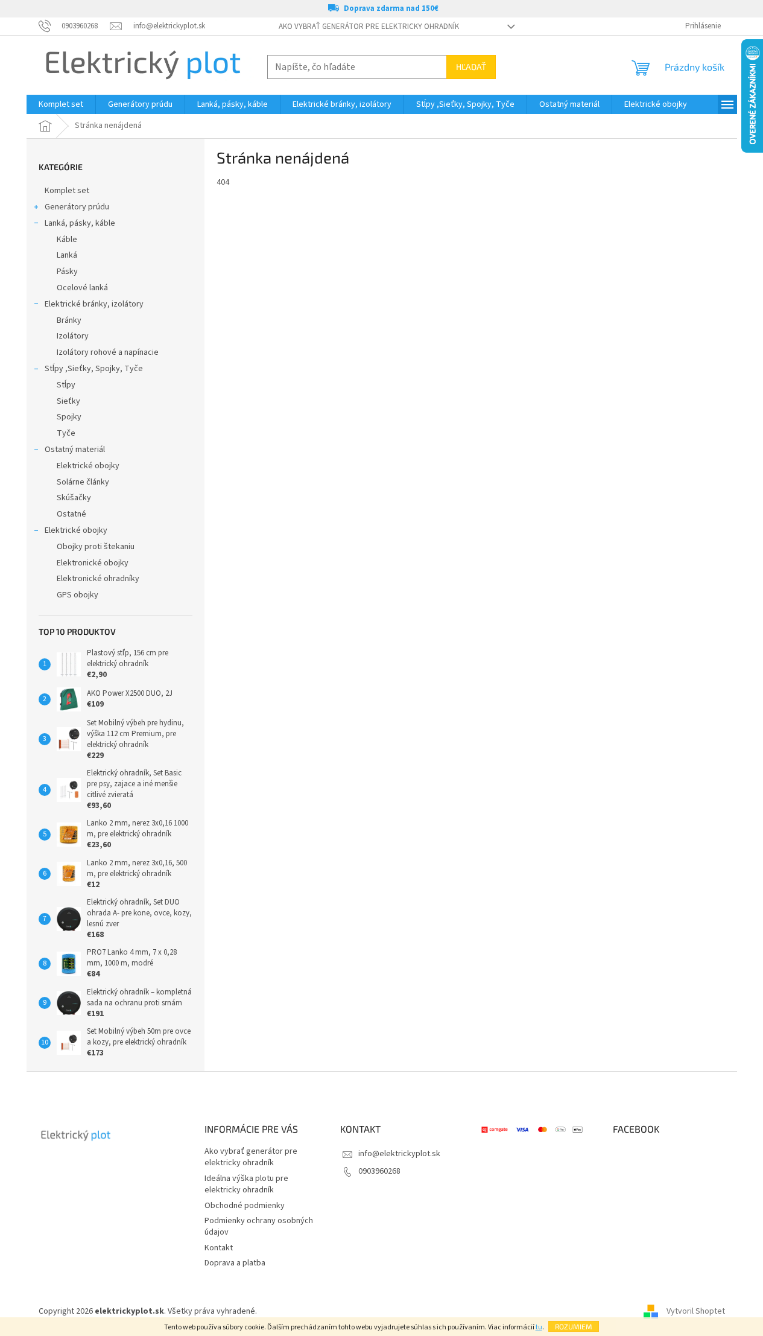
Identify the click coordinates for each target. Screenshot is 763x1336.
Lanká (67, 255)
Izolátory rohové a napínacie (108, 352)
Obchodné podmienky (244, 1206)
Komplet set (67, 191)
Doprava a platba (234, 1263)
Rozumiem (573, 1326)
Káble (67, 240)
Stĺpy (66, 385)
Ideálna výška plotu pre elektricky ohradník (246, 1184)
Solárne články (83, 482)
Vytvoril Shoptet (695, 1311)
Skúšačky (74, 498)
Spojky (69, 417)
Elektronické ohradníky (98, 579)
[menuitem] (61, 104)
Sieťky (68, 401)
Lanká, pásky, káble (80, 223)
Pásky (67, 272)
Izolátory (73, 336)
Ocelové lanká (82, 288)
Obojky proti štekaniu (96, 547)
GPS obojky (77, 595)
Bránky (69, 320)
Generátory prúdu (77, 207)
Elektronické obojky (92, 563)
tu (539, 1327)
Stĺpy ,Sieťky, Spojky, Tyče (94, 369)
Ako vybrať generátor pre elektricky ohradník (369, 26)
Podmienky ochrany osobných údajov (258, 1226)
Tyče (66, 433)
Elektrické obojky (88, 466)
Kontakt (218, 1248)
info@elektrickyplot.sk (399, 1154)
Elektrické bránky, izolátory (94, 304)
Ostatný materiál (75, 450)
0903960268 (379, 1171)
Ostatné (71, 514)
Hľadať (471, 67)
